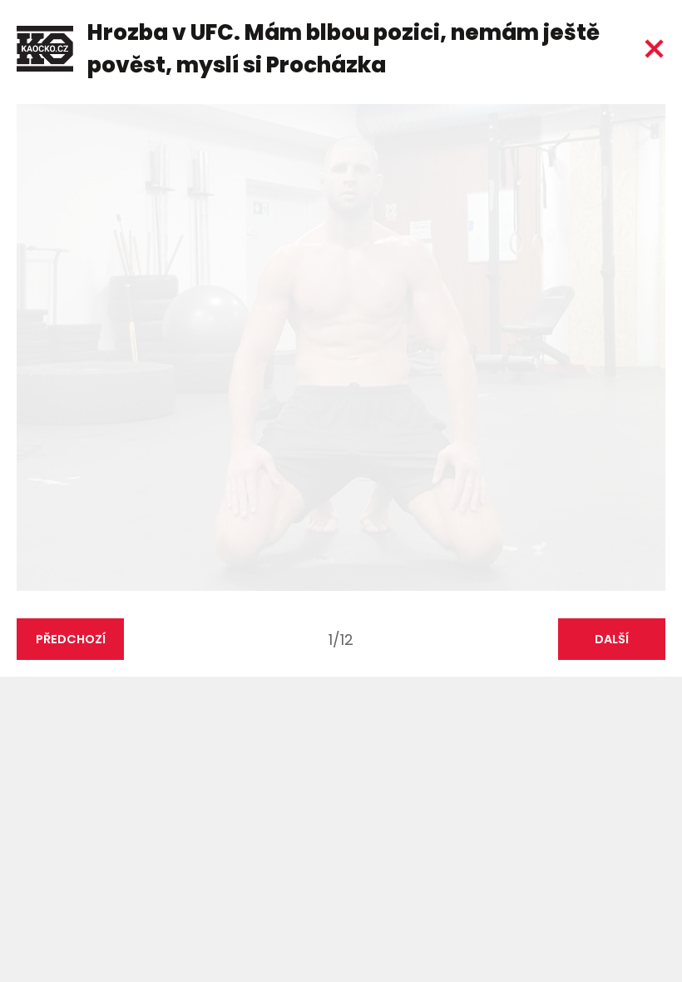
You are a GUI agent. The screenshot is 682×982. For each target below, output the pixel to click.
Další (612, 639)
